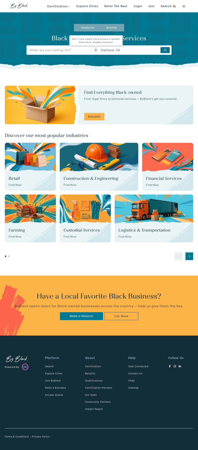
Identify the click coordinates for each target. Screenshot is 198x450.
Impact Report (94, 409)
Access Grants (54, 395)
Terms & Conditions (17, 436)
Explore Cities (87, 6)
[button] (183, 6)
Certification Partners (98, 387)
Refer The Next (116, 6)
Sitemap (133, 387)
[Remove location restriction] (96, 50)
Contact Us (135, 373)
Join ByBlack (53, 380)
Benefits (90, 373)
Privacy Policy (41, 436)
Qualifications (94, 380)
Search (49, 366)
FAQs (131, 380)
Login (138, 6)
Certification (93, 366)
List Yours (121, 316)
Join (151, 6)
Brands (112, 28)
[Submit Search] (165, 50)
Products (87, 28)
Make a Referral (81, 316)
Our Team (91, 395)
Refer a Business (55, 387)
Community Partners (98, 401)
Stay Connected (138, 366)
